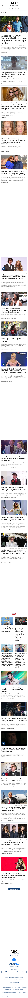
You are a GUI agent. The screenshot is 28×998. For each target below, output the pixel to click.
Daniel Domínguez (5, 728)
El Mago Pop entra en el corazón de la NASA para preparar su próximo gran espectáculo (13, 74)
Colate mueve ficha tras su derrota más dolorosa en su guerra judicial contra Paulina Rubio (13, 489)
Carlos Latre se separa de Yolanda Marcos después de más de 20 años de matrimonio (13, 458)
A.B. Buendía (3, 117)
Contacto (20, 975)
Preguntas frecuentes (20, 990)
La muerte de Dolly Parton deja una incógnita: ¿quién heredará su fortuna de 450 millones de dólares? (13, 370)
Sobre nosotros (14, 975)
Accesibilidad (21, 979)
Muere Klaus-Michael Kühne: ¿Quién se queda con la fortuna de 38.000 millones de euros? (13, 808)
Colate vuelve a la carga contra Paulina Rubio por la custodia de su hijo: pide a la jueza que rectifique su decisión (13, 277)
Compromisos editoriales (14, 982)
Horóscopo (24, 987)
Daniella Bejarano (4, 52)
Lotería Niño (19, 985)
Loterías (21, 989)
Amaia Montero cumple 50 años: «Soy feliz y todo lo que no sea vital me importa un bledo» (13, 875)
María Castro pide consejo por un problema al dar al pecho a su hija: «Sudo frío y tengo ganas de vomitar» (13, 141)
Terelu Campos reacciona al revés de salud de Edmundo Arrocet (13, 780)
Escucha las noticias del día (9, 990)
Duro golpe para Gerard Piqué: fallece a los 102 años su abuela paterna (12, 689)
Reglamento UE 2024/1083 (7, 980)
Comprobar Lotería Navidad (7, 987)
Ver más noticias (14, 889)
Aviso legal (15, 979)
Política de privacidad (9, 977)
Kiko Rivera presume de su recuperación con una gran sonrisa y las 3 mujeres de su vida (13, 310)
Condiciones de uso (8, 979)
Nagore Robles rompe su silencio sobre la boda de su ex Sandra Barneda (12, 339)
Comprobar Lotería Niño (11, 985)
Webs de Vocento (22, 996)
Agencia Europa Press (5, 318)
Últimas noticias (16, 989)
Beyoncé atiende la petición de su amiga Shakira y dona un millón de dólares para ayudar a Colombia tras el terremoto (13, 107)
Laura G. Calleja (4, 529)
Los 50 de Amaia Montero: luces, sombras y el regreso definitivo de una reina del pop (13, 519)
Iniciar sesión (26, 5)
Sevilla (16, 5)
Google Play (21, 971)
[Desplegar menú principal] (2, 5)
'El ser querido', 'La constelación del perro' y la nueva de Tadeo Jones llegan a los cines (13, 749)
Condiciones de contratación (20, 980)
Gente (3, 12)
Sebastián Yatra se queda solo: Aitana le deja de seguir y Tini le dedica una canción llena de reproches (12, 843)
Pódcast (23, 992)
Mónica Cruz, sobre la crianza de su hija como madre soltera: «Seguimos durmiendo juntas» (14, 720)
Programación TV (8, 989)
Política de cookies (19, 977)
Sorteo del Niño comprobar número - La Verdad (12, 992)
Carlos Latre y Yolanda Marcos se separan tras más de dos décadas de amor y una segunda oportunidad (13, 173)
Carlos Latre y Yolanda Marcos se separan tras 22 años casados (7, 629)
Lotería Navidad (17, 987)
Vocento (7, 975)
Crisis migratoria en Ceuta (15, 8)
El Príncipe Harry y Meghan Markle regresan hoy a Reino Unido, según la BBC (13, 39)
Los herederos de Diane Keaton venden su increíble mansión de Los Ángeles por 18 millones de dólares (13, 551)
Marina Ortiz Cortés (5, 151)
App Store (8, 971)
